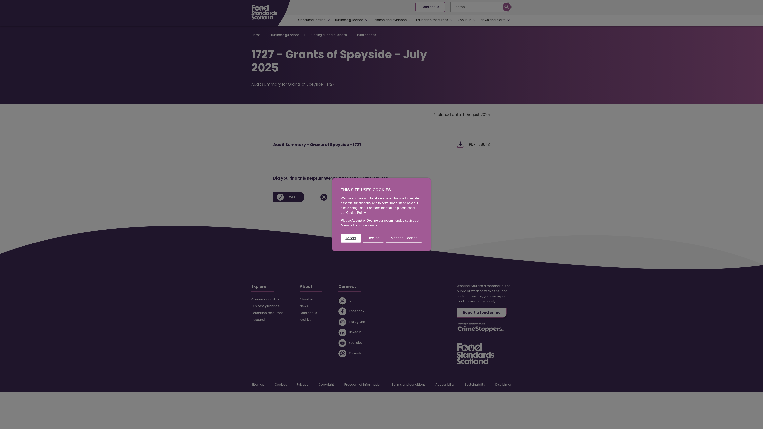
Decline (373, 238)
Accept (350, 238)
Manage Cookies (404, 238)
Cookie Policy (356, 212)
